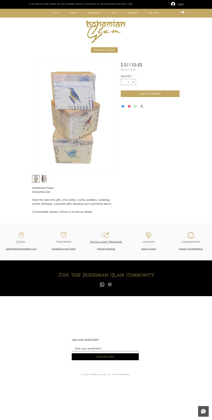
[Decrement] (123, 82)
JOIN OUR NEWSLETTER (85, 340)
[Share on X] (142, 106)
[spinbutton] (128, 82)
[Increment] (133, 82)
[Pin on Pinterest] (129, 106)
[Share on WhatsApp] (135, 106)
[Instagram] (109, 284)
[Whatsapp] (102, 284)
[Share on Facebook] (123, 106)
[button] (74, 13)
